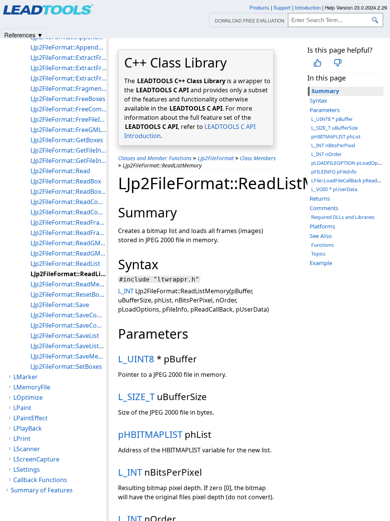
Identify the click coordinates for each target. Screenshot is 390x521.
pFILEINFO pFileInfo (333, 171)
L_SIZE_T (136, 396)
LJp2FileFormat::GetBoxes (66, 140)
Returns (320, 198)
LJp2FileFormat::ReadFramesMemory (68, 232)
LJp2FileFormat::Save (59, 305)
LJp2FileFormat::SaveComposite (68, 315)
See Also (321, 236)
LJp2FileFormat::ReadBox (65, 181)
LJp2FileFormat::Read (60, 171)
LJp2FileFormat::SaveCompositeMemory (68, 325)
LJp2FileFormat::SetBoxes (66, 366)
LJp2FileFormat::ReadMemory (68, 284)
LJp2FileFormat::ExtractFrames (68, 57)
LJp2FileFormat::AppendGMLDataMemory (68, 47)
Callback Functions (40, 480)
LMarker (25, 377)
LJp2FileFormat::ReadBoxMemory (68, 191)
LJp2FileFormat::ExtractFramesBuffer (68, 68)
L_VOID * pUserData (334, 189)
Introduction (308, 7)
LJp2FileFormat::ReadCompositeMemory (68, 212)
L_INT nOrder (326, 154)
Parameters (325, 110)
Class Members (258, 158)
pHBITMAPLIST (150, 434)
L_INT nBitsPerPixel (333, 145)
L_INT (126, 291)
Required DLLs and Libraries (342, 217)
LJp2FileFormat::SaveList (64, 335)
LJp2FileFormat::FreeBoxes (67, 99)
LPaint (22, 408)
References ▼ (23, 35)
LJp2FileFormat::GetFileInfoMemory (68, 160)
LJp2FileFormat (216, 158)
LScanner (26, 449)
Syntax (318, 100)
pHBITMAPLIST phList (336, 136)
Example (321, 263)
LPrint (21, 438)
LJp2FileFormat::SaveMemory (68, 356)
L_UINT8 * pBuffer (332, 119)
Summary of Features (42, 490)
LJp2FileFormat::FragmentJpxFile (68, 88)
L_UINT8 (136, 358)
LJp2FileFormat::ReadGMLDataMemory (68, 253)
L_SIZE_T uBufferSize (334, 127)
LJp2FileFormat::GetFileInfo (68, 150)
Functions (322, 244)
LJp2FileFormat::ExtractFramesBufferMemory (68, 78)
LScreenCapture (36, 459)
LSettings (26, 469)
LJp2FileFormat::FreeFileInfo (68, 119)
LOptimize (28, 397)
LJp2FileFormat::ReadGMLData (68, 243)
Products (259, 7)
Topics (318, 253)
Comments (324, 208)
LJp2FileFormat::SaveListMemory (68, 346)
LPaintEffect (30, 418)
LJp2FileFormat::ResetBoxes (68, 294)
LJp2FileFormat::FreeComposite (68, 109)
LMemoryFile (31, 387)
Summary (325, 91)
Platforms (322, 226)
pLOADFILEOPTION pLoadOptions (350, 162)
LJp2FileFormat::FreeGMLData (68, 129)
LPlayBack (27, 428)
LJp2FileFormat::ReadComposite (68, 202)
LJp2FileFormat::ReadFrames (68, 222)
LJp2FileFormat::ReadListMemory (68, 274)
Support (282, 7)
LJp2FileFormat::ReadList (65, 263)
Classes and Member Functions (155, 158)
